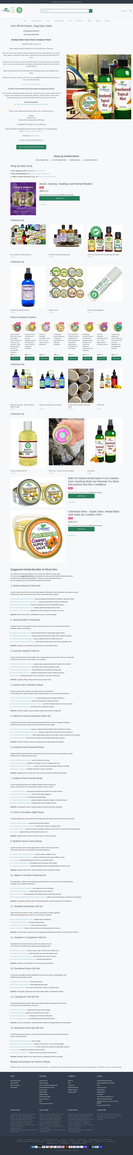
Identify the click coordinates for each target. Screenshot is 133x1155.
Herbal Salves (75, 160)
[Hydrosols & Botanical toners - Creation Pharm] (28, 287)
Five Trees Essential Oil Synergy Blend (23, 602)
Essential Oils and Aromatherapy (59, 254)
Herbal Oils (100, 405)
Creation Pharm (63, 1150)
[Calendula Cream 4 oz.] (59, 327)
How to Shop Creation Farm (50, 1139)
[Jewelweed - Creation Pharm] (105, 441)
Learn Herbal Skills (90, 160)
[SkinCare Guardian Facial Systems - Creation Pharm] (52, 379)
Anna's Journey (59, 21)
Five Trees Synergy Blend (19, 863)
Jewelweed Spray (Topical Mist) (21, 639)
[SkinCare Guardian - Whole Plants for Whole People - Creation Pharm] (23, 379)
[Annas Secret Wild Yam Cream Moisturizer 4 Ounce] (16, 327)
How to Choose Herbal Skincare (48, 1085)
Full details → (43, 204)
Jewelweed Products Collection (21, 664)
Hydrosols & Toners (17, 769)
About (70, 21)
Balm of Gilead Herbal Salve (20, 803)
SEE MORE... (35, 136)
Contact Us (71, 1085)
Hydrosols (14, 675)
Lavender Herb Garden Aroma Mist (22, 641)
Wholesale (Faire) (73, 1087)
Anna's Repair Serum (18, 763)
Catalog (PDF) (72, 1092)
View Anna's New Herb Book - (33, 131)
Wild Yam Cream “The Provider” (21, 766)
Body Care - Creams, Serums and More (61, 471)
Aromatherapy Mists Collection (21, 857)
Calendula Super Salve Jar (20, 633)
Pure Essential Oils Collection (20, 735)
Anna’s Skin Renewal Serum (40, 173)
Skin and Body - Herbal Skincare (20, 254)
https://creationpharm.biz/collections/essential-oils (32, 104)
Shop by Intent (43, 1080)
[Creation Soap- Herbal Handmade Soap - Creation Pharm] (81, 386)
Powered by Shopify (72, 1150)
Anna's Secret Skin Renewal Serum (22, 698)
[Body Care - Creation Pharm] (66, 441)
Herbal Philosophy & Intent (46, 1087)
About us (70, 1080)
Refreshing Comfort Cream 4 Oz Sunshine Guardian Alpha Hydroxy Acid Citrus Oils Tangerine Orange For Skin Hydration (88, 342)
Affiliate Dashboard (62, 1141)
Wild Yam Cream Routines (104, 1099)
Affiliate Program (73, 1090)
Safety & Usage (43, 1083)
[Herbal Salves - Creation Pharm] (66, 282)
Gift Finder (100, 1094)
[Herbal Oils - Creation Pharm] (110, 379)
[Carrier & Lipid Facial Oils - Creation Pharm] (28, 443)
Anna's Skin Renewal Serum (20, 760)
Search (21, 1139)
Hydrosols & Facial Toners (19, 610)
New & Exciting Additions (95, 310)
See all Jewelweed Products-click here (31, 147)
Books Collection (16, 928)
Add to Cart (59, 198)
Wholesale (80, 21)
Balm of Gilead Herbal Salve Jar (21, 607)
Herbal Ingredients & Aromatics (106, 1083)
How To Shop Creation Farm (105, 1096)
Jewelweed (91, 471)
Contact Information (45, 1096)
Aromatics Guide (65, 1143)
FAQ (40, 1101)
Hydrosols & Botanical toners (19, 310)
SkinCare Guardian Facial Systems (50, 405)
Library (48, 21)
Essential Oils (14, 1083)
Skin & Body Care (42, 160)
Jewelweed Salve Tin (18, 797)
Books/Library (101, 1090)
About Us (63, 1139)
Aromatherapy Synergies (19, 891)
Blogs (89, 21)
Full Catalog (13, 1087)
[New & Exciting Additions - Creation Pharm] (105, 283)
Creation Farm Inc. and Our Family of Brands (107, 1102)
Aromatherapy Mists (17, 738)
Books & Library (16, 894)
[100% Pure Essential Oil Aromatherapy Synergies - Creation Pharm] (105, 239)
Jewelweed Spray (17, 1013)
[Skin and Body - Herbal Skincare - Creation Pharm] (28, 234)
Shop (25, 21)
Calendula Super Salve (18, 922)
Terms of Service (44, 1099)
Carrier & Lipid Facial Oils (18, 471)
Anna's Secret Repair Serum (20, 701)
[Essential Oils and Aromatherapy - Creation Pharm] (66, 236)
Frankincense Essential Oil (20, 605)
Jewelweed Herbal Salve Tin (20, 670)
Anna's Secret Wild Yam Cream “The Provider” (26, 704)
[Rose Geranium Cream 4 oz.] (73, 327)
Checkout (124, 11)
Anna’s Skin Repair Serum (47, 176)
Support (98, 21)
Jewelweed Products (18, 791)
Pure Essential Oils (59, 160)
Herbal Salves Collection (19, 1052)
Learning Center (36, 21)
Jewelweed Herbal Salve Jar (20, 636)
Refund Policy (43, 1092)
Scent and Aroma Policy (46, 1103)
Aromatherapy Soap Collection (21, 956)
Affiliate (107, 21)
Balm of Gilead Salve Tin (19, 1015)
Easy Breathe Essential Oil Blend (22, 599)
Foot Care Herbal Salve (19, 823)
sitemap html (50, 1141)
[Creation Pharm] (13, 11)
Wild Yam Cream (39, 171)
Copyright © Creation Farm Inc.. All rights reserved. (29, 1141)
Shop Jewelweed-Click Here (31, 84)
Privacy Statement (94, 1139)
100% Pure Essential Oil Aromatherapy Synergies (103, 254)
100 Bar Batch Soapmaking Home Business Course (28, 897)
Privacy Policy (43, 1090)
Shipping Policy (43, 1094)
